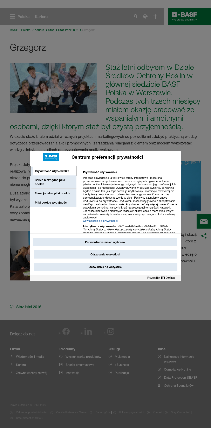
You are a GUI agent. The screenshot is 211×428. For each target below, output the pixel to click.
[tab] (53, 171)
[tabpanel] (130, 208)
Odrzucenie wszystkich (105, 254)
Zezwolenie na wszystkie (105, 266)
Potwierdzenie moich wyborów (105, 242)
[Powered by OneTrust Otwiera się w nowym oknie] (163, 278)
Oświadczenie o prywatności (100, 220)
